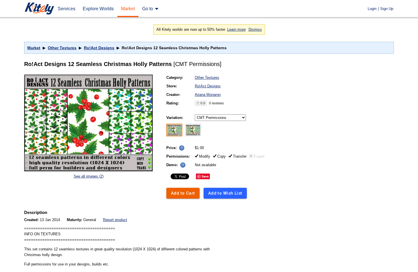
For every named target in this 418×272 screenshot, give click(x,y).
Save (205, 176)
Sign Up (386, 9)
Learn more (236, 29)
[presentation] (180, 146)
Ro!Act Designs (99, 48)
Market (33, 48)
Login (372, 9)
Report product (115, 220)
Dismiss (255, 29)
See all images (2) (89, 176)
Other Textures (62, 48)
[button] (181, 148)
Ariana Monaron (208, 94)
